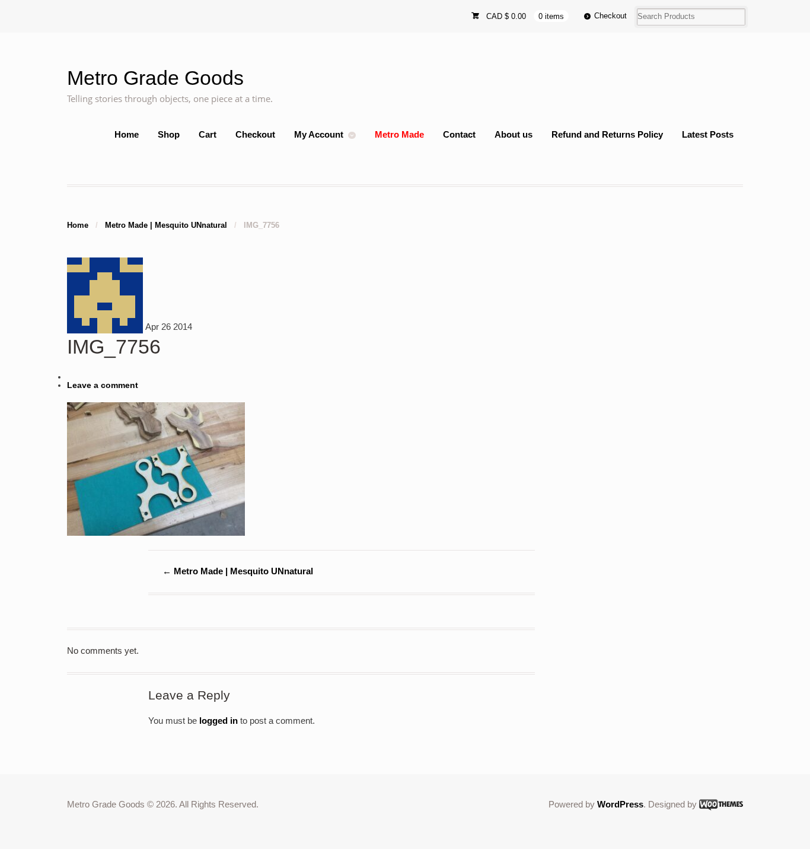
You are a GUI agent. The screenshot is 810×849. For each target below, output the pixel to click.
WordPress (620, 804)
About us (513, 134)
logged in (218, 721)
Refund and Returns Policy (607, 134)
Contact (459, 134)
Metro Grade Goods (155, 78)
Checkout (610, 15)
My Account (318, 134)
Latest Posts (708, 134)
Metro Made (399, 134)
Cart (207, 134)
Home (126, 134)
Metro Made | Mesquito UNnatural (166, 225)
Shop (169, 134)
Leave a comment (102, 385)
